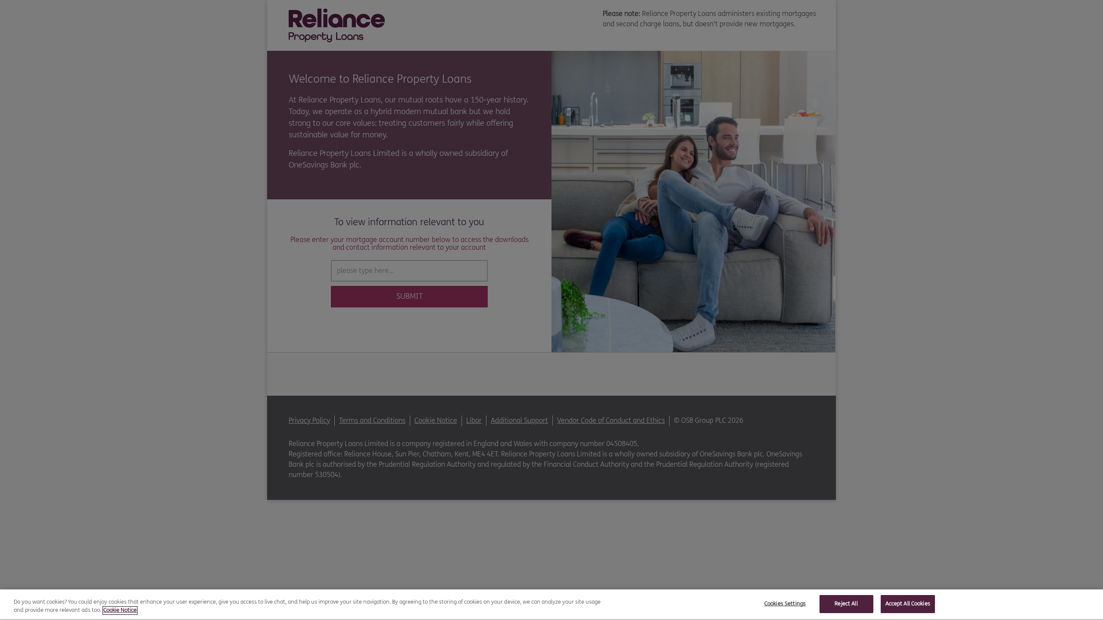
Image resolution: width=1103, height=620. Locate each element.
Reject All (846, 603)
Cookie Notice (120, 610)
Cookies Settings (785, 603)
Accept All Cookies (907, 603)
